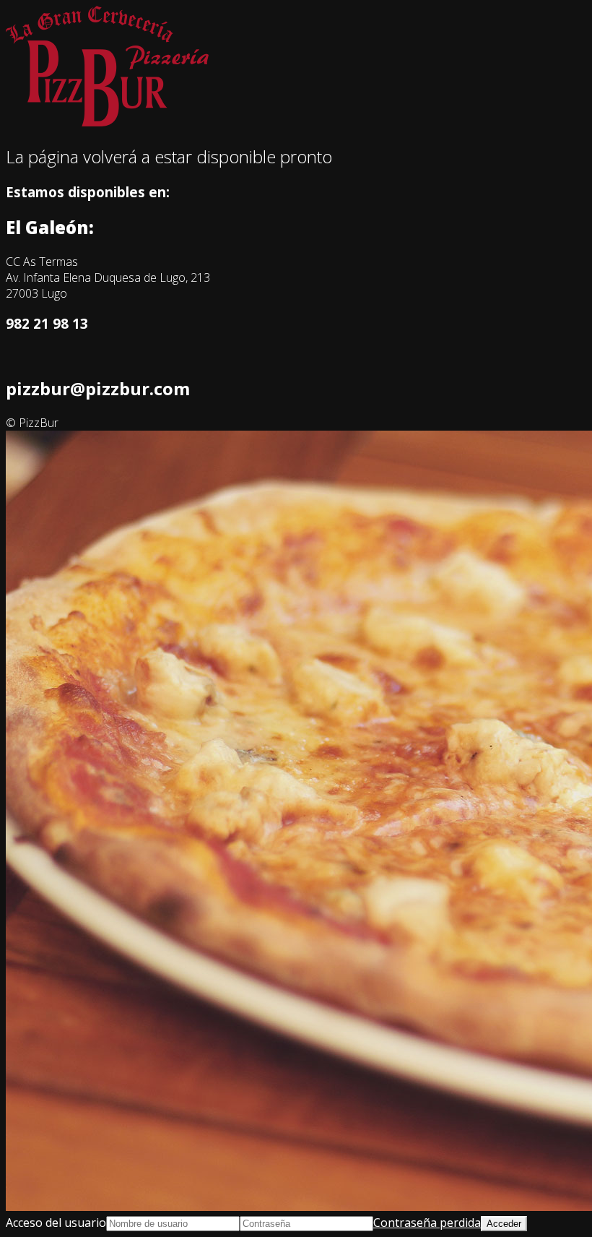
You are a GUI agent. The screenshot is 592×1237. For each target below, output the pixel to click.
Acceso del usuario (56, 1222)
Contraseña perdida (427, 1222)
